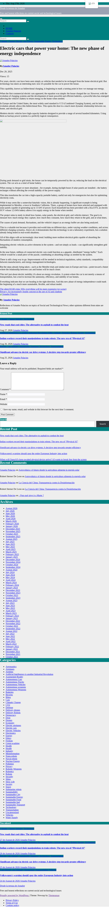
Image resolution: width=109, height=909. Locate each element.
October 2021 (12, 657)
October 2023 (12, 595)
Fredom (9, 741)
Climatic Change (8, 41)
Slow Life (10, 782)
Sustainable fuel (13, 802)
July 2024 (10, 572)
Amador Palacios (13, 31)
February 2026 (12, 524)
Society (81, 333)
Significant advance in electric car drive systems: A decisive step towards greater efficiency (43, 352)
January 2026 (12, 526)
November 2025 (13, 531)
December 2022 (13, 621)
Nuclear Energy (13, 761)
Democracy (11, 715)
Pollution (10, 764)
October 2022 (12, 626)
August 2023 (11, 600)
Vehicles (9, 815)
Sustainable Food (13, 799)
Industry (20, 319)
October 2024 (12, 564)
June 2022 (10, 636)
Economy (10, 723)
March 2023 (11, 613)
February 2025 (12, 554)
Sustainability (12, 792)
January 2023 (12, 618)
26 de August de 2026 (10, 853)
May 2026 (10, 516)
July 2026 (10, 511)
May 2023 (10, 608)
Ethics (51, 333)
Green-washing (12, 743)
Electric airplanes (13, 725)
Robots (74, 333)
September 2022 (13, 628)
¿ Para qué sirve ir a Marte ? (31, 495)
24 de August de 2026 (10, 881)
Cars (8, 700)
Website (3, 404)
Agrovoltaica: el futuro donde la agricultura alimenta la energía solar (49, 470)
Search (3, 419)
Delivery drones (13, 710)
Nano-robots (11, 756)
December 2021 (13, 651)
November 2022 (13, 623)
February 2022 (12, 646)
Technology (57, 41)
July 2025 (10, 541)
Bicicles (9, 695)
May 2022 (10, 639)
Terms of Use (12, 903)
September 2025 (13, 536)
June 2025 (10, 544)
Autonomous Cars (14, 679)
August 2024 (11, 570)
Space (8, 787)
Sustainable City (13, 794)
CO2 (8, 705)
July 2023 (10, 603)
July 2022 (10, 634)
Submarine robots (13, 789)
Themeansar (53, 895)
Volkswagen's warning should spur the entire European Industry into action (33, 453)
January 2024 (12, 587)
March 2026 (11, 521)
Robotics (66, 333)
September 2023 (13, 598)
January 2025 (12, 557)
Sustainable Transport (29, 346)
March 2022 (11, 644)
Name (3, 394)
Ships (8, 779)
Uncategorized (12, 812)
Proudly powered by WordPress (14, 895)
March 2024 (11, 582)
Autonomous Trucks (15, 682)
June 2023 (10, 605)
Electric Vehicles (13, 730)
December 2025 (13, 529)
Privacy (9, 766)
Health (9, 746)
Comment (5, 389)
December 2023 (13, 590)
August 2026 (11, 508)
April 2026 (10, 518)
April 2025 (10, 549)
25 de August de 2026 (10, 867)
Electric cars (21, 41)
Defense (9, 707)
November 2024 (13, 562)
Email (3, 399)
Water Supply (12, 817)
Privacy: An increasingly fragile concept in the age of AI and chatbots (31, 291)
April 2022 (10, 641)
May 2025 (10, 547)
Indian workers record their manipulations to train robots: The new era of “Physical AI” (42, 338)
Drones (9, 720)
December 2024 (13, 559)
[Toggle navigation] (1, 18)
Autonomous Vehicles (15, 684)
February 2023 (12, 616)
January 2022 (12, 649)
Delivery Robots (13, 712)
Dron (8, 718)
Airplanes (10, 669)
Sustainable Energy (43, 41)
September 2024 (13, 567)
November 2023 (13, 593)
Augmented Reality (14, 677)
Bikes (8, 697)
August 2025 (11, 539)
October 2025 (12, 534)
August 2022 (11, 631)
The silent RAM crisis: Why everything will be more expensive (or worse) (33, 289)
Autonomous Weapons (16, 689)
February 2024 (12, 585)
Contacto (10, 33)
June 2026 (10, 513)
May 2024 (10, 577)
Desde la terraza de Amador (12, 8)
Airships (9, 671)
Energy (30, 41)
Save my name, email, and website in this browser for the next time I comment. (38, 409)
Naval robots (11, 758)
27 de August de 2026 (10, 840)
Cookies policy (12, 905)
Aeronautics (11, 666)
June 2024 (10, 575)
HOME (9, 28)
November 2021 (13, 654)
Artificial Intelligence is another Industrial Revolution (24, 333)
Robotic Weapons (14, 769)
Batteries (9, 692)
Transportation (57, 346)
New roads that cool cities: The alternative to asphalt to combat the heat (34, 325)
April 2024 (10, 580)
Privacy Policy (12, 900)
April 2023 (10, 611)
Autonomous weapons (16, 687)
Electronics (11, 733)
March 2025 (11, 552)
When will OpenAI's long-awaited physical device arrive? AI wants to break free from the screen (43, 459)
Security (9, 776)
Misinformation (12, 753)
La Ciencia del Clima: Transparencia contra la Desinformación (47, 482)
